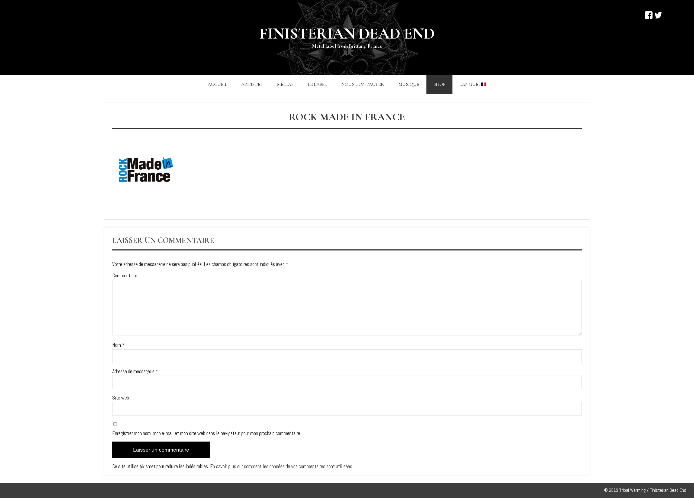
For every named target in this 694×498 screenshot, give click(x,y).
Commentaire (124, 275)
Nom (118, 345)
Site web (120, 398)
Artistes (252, 84)
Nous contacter (362, 84)
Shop (439, 84)
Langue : (470, 84)
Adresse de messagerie (135, 371)
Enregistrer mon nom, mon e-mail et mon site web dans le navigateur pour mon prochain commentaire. (206, 433)
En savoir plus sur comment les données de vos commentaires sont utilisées (281, 466)
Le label (317, 84)
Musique (409, 84)
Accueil (217, 84)
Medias (285, 84)
